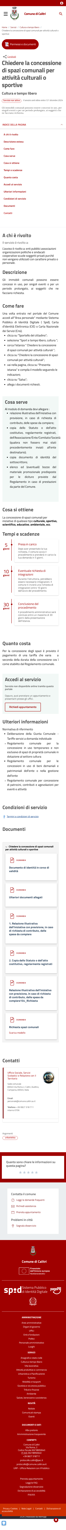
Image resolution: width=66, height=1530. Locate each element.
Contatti (31, 1440)
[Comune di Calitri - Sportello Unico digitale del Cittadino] (14, 13)
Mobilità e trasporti (31, 1381)
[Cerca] (60, 13)
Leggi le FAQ (31, 1482)
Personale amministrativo (31, 1342)
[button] (61, 3)
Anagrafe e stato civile (31, 1358)
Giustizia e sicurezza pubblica (31, 1385)
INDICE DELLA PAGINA (14, 124)
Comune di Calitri (35, 13)
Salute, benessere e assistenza (32, 1397)
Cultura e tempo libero (29, 27)
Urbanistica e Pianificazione (31, 1374)
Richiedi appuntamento (23, 707)
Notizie (31, 1408)
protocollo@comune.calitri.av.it (32, 1464)
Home (4, 27)
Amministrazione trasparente (31, 1434)
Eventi (32, 1416)
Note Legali (26, 1508)
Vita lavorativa (31, 1366)
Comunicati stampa (31, 1412)
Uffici (31, 1330)
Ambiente (31, 1393)
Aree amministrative (31, 1322)
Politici (31, 1338)
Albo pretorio (31, 1430)
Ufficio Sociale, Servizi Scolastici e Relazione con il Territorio (22, 1075)
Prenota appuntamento (31, 1478)
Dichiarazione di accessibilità (31, 1490)
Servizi (13, 27)
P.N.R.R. (31, 1494)
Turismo (31, 1377)
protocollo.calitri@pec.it (31, 1460)
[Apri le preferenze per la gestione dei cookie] (5, 1524)
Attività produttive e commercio (31, 1370)
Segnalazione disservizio (31, 1486)
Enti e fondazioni (31, 1334)
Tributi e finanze (31, 1389)
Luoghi (31, 1346)
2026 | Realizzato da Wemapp (33, 1516)
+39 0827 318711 (31, 1456)
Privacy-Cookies (10, 1508)
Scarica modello (17, 1033)
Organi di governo (31, 1326)
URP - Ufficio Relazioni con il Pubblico (31, 1468)
